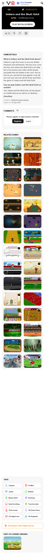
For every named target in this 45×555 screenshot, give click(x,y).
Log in (28, 121)
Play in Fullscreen (22, 24)
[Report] (20, 33)
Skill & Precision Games (20, 100)
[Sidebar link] (3, 3)
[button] (8, 96)
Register (18, 121)
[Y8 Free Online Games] (11, 3)
